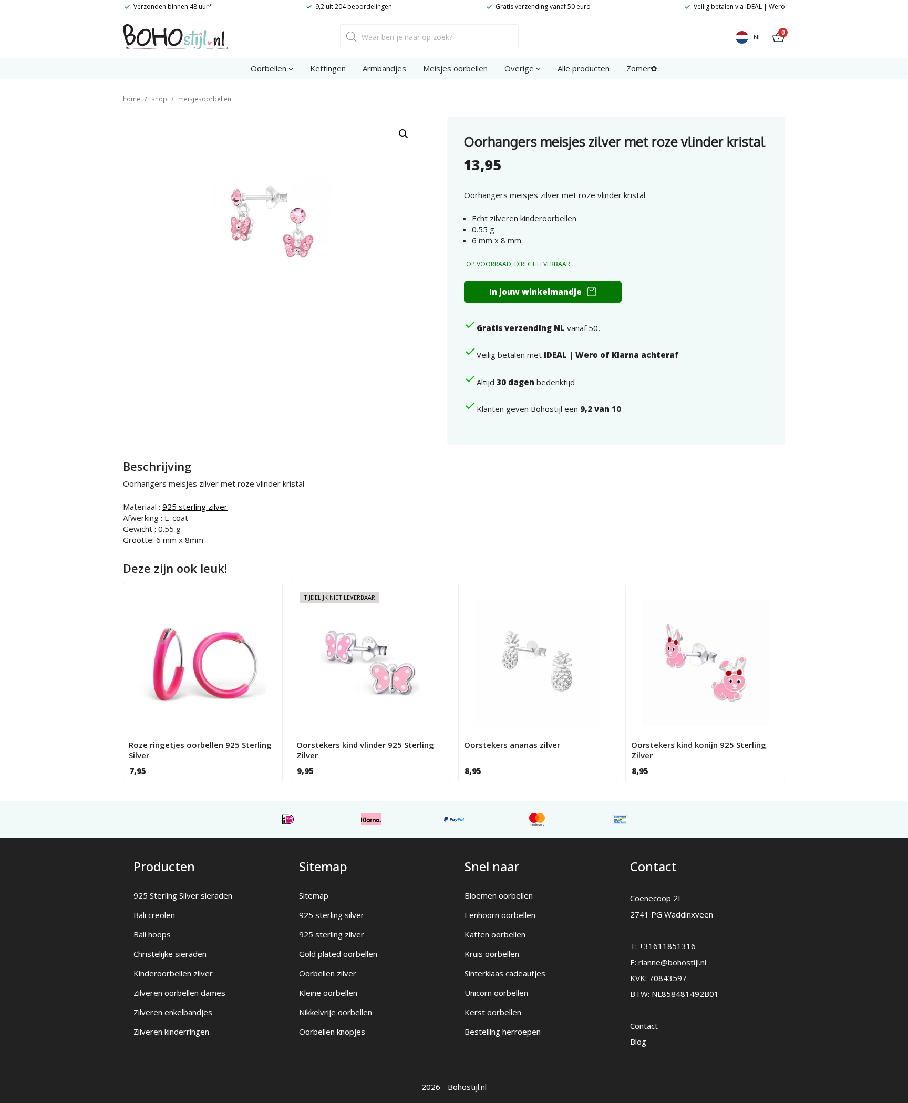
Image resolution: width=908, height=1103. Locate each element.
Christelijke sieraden (170, 954)
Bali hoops (152, 934)
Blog (638, 1041)
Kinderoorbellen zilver (173, 973)
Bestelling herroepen (503, 1031)
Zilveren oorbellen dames (179, 992)
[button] (403, 134)
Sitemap (313, 895)
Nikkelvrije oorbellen (335, 1012)
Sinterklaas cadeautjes (505, 973)
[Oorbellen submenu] (290, 68)
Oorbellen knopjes (332, 1031)
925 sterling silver (331, 915)
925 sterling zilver (195, 506)
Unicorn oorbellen (496, 992)
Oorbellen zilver (327, 973)
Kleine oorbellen (328, 992)
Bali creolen (154, 915)
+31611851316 (667, 946)
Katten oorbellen (495, 934)
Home (131, 99)
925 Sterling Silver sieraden (182, 895)
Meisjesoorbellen (204, 99)
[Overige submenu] (538, 68)
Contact (644, 1025)
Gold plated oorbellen (338, 954)
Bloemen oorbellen (499, 895)
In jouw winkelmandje (535, 291)
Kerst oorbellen (493, 1012)
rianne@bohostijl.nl (672, 962)
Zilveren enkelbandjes (172, 1012)
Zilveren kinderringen (171, 1031)
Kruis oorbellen (492, 954)
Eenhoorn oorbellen (500, 915)
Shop (159, 99)
